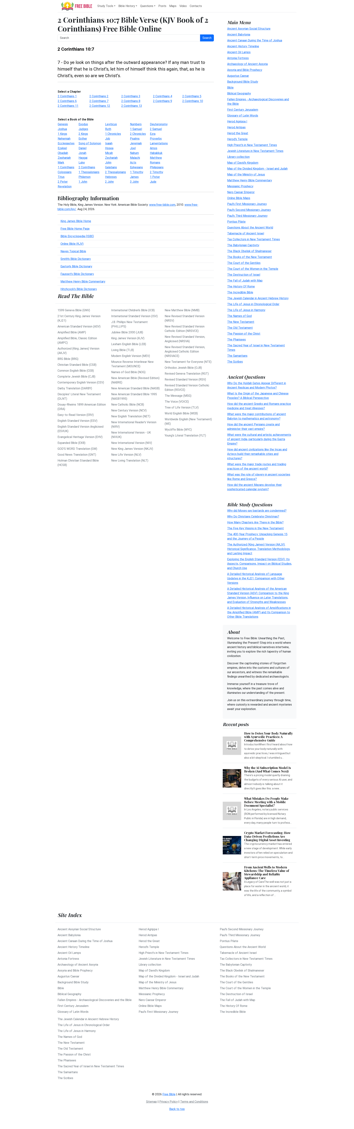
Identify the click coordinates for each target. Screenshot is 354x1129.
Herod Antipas (236, 127)
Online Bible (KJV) (72, 244)
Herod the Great (237, 133)
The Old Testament (240, 327)
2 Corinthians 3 (130, 96)
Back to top (177, 1109)
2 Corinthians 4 (162, 96)
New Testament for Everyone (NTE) (188, 362)
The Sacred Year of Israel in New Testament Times (91, 1066)
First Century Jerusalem (242, 109)
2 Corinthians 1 (67, 96)
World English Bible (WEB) (181, 413)
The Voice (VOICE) (177, 401)
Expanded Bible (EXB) (71, 443)
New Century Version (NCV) (129, 410)
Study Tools (105, 6)
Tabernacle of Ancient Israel (245, 233)
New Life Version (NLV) (126, 454)
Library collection (238, 156)
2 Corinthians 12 (99, 106)
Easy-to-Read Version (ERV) (76, 415)
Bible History (126, 6)
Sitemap (151, 1101)
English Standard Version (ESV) (77, 421)
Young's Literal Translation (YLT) (185, 435)
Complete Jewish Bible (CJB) (76, 376)
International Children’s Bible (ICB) (133, 310)
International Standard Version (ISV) (134, 316)
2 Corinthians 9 (162, 101)
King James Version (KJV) (127, 338)
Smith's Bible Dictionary (75, 259)
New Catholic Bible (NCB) (127, 404)
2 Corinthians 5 (191, 96)
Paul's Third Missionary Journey (247, 215)
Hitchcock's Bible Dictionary (78, 289)
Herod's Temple (237, 139)
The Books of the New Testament (249, 257)
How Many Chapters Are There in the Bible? (255, 522)
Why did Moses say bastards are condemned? (257, 510)
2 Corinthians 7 (98, 101)
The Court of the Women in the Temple (252, 268)
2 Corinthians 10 (192, 101)
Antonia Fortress (238, 58)
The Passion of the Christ (243, 333)
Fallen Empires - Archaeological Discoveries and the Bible (95, 1000)
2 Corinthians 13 (131, 106)
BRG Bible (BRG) (68, 359)
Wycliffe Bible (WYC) (178, 429)
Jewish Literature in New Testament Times (255, 150)
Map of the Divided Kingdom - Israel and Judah (257, 168)
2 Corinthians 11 (68, 106)
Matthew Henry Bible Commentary (82, 281)
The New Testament (240, 321)
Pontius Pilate (236, 221)
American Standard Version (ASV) (79, 326)
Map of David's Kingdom (242, 162)
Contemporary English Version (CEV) (81, 382)
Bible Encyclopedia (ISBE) (77, 236)
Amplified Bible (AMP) (72, 332)
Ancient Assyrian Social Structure (248, 28)
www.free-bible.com (162, 204)
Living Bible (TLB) (122, 350)
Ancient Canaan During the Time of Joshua (254, 40)
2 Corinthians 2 (98, 96)
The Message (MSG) (178, 395)
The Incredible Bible (240, 292)
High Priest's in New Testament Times (252, 145)
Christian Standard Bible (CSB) (77, 365)
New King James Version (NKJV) (132, 448)
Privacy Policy (168, 1101)
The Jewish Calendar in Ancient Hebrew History (258, 298)
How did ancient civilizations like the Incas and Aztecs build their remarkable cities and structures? (257, 454)
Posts (162, 6)
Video (183, 6)
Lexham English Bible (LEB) (128, 344)
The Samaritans (237, 355)
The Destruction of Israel (243, 274)
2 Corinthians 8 (130, 101)
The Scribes (235, 361)
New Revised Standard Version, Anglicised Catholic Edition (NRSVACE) (185, 351)
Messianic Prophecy (240, 186)
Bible (230, 87)
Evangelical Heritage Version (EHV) (80, 437)
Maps (172, 6)
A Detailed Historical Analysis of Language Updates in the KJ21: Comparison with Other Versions (255, 578)
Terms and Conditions (194, 1101)
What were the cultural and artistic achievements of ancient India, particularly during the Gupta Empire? (259, 439)
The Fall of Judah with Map (245, 280)
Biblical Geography (239, 93)
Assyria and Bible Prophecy (244, 69)
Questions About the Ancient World (250, 227)
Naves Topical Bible (73, 251)
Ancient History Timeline (243, 46)
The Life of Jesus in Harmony (246, 310)
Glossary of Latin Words (242, 115)
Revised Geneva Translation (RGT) (187, 373)
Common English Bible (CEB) (76, 370)
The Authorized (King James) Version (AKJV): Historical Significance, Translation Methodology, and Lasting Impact (258, 549)
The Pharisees (236, 339)
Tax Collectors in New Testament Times (253, 239)
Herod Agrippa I (237, 121)
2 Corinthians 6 (67, 101)
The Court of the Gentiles (244, 262)
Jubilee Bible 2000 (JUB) (127, 332)
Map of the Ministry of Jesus (246, 174)
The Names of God (239, 316)
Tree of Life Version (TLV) (182, 407)
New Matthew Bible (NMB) (182, 310)
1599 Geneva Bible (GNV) (74, 310)
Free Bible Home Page (75, 228)
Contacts (196, 6)
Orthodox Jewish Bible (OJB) (183, 367)
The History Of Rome (241, 286)
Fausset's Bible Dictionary (77, 274)
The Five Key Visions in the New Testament (255, 528)
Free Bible (169, 1094)
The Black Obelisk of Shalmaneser (249, 251)
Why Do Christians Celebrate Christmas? (253, 516)
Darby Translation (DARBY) (75, 388)
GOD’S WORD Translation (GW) (77, 448)
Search (206, 38)
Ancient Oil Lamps (239, 52)
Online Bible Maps (238, 198)
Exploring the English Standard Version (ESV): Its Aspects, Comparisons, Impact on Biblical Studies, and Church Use (259, 564)
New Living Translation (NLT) (129, 460)
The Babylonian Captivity (243, 245)
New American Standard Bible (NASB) (135, 388)
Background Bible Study (242, 81)
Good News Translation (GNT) (77, 454)
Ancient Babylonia (238, 34)
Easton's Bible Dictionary (76, 266)
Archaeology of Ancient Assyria (247, 64)
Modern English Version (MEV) (130, 356)
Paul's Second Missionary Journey (249, 209)
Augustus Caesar (238, 75)
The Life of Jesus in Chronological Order (253, 304)
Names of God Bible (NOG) (128, 372)
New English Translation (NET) (130, 416)
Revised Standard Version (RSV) (185, 379)
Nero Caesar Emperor (241, 192)
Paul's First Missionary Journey (247, 204)
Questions (146, 6)
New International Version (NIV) (131, 443)
